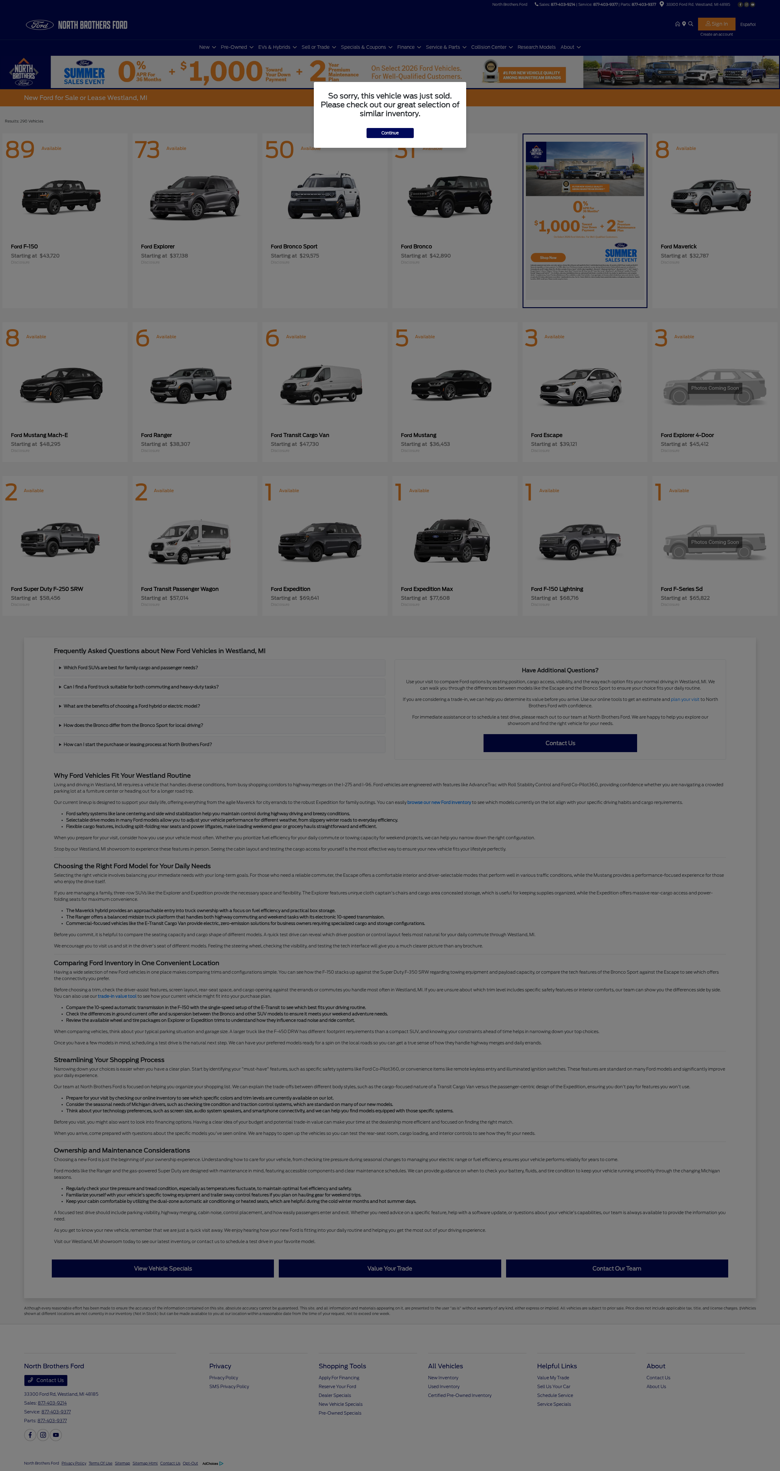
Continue (390, 133)
